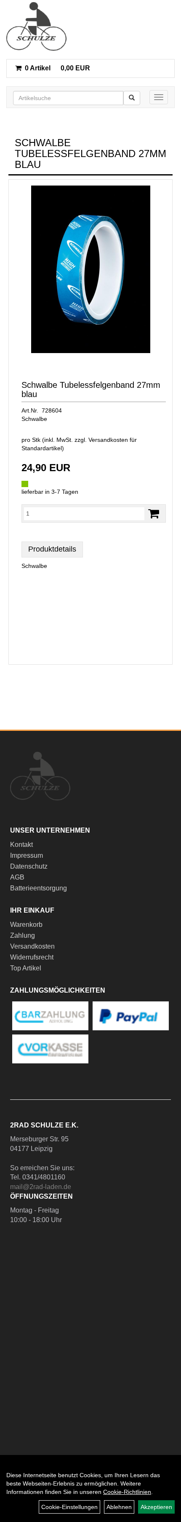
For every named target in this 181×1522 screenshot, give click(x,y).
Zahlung (22, 935)
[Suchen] (131, 98)
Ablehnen (119, 1507)
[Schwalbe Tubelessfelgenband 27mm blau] (90, 269)
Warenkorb (26, 924)
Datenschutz (29, 866)
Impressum (26, 855)
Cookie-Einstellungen (69, 1507)
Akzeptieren (156, 1507)
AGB (17, 877)
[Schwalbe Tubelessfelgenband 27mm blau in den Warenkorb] (153, 514)
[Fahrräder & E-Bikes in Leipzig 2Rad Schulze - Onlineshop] (36, 26)
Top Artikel (25, 968)
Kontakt (21, 844)
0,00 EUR (57, 68)
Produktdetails (52, 549)
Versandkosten (32, 946)
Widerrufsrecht (31, 957)
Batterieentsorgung (38, 888)
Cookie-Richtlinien (127, 1491)
